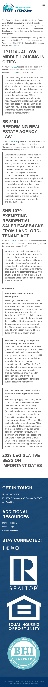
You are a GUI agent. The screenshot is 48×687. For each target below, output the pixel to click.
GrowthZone (34, 683)
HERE (16, 46)
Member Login (8, 527)
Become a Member (10, 531)
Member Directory (9, 523)
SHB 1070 (15, 241)
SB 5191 (14, 142)
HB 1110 (14, 67)
